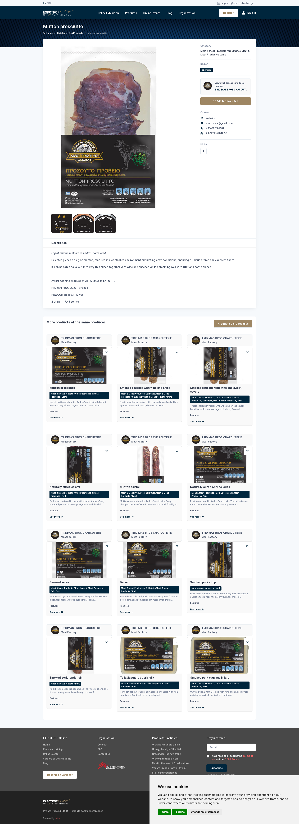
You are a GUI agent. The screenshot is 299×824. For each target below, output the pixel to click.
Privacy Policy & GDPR (55, 811)
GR (50, 3)
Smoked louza (59, 582)
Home (49, 33)
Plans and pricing (52, 749)
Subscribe (216, 768)
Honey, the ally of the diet (166, 749)
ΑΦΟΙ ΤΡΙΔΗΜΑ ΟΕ (216, 133)
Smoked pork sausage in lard (209, 677)
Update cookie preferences (87, 811)
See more (55, 418)
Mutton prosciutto (62, 387)
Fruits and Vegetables (164, 772)
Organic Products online (166, 744)
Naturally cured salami (64, 487)
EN (44, 3)
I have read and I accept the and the (232, 757)
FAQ (100, 749)
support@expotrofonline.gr (237, 3)
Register (228, 12)
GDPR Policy (232, 759)
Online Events (151, 13)
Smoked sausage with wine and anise (145, 387)
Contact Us (104, 754)
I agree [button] (165, 811)
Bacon (124, 582)
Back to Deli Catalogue (234, 323)
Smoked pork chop (203, 582)
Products (131, 13)
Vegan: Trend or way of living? (169, 768)
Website (210, 118)
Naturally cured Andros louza (210, 487)
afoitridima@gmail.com (219, 123)
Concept (102, 744)
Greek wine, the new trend (166, 754)
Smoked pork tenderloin (66, 677)
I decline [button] (180, 811)
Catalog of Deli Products (70, 33)
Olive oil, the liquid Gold (165, 758)
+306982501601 (214, 128)
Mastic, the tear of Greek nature (170, 763)
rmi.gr (57, 818)
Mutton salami (129, 487)
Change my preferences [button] (205, 811)
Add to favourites (227, 101)
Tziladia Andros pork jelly (137, 677)
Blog (170, 13)
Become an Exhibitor (60, 774)
